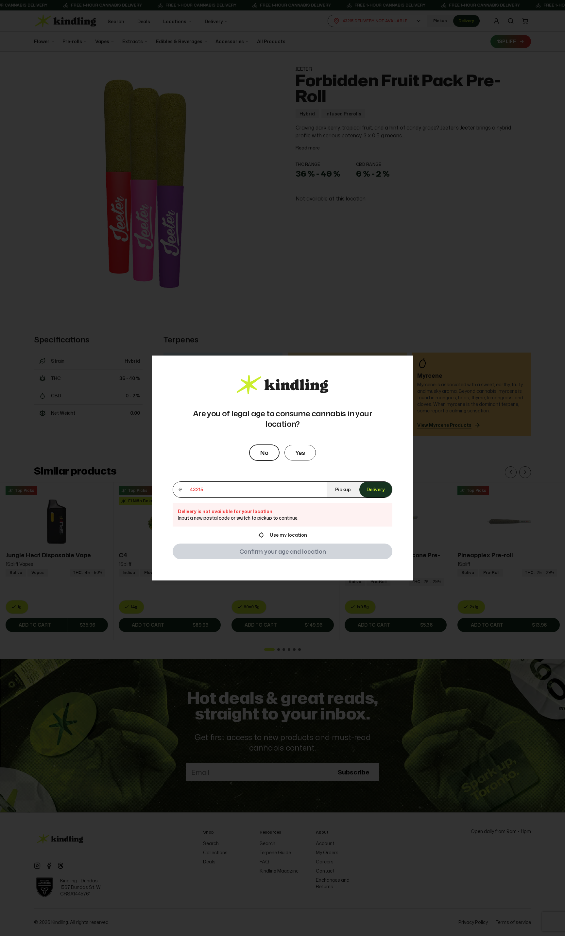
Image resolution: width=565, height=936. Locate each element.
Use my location (288, 535)
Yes (300, 452)
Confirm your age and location (282, 551)
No (264, 452)
